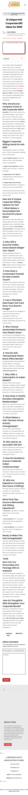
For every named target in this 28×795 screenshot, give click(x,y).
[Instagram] (14, 785)
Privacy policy (9, 789)
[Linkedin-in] (10, 785)
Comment (6, 655)
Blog (9, 13)
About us (2, 789)
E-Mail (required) (19, 650)
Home (5, 13)
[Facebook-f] (6, 785)
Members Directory (19, 789)
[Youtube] (18, 785)
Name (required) (7, 650)
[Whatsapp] (22, 785)
